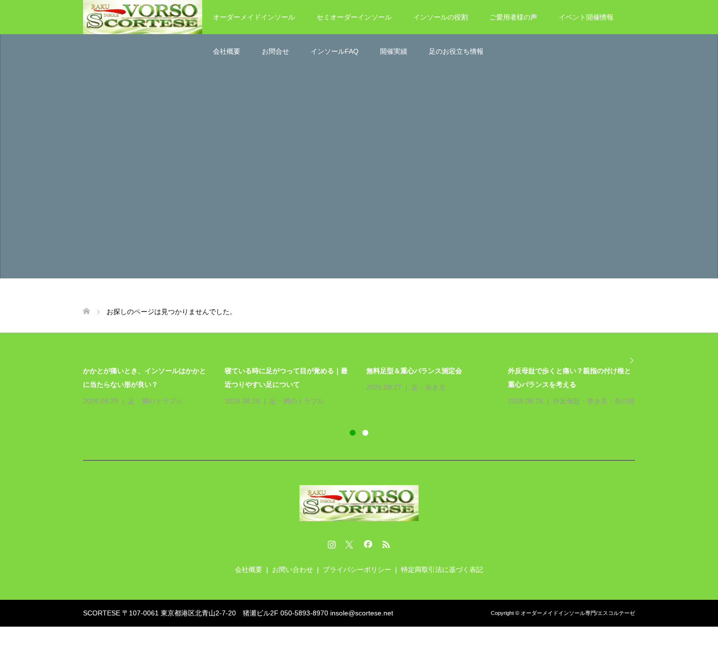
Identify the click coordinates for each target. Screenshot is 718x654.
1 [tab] (353, 433)
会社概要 (226, 51)
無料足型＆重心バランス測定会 (414, 371)
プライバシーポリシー (357, 569)
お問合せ (275, 51)
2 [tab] (365, 433)
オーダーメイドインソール (254, 17)
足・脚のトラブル (155, 401)
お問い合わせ (292, 569)
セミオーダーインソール (354, 17)
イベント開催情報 (586, 17)
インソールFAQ (335, 51)
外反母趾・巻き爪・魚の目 (594, 401)
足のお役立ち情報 (456, 51)
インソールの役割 (440, 17)
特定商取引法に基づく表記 (442, 569)
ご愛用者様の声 (513, 17)
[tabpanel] (366, 386)
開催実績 (393, 51)
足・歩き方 (428, 387)
